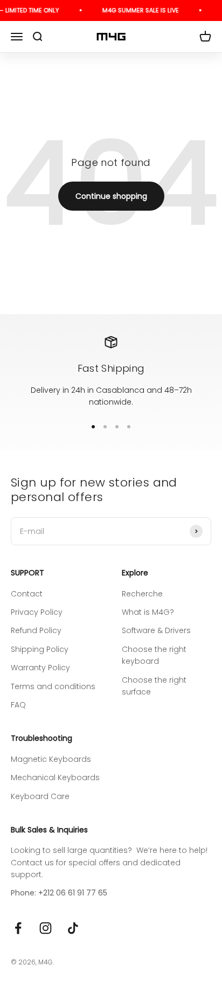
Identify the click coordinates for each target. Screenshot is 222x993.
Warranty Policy (40, 667)
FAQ (18, 704)
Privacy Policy (37, 612)
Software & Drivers (156, 630)
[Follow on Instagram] (45, 928)
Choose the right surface (154, 686)
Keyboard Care (40, 796)
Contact (27, 593)
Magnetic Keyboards (51, 759)
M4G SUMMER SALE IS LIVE (138, 10)
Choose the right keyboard (154, 655)
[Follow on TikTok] (73, 928)
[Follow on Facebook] (18, 928)
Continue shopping (111, 196)
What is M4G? (148, 612)
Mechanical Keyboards (55, 777)
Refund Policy (36, 630)
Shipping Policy (39, 649)
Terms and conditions (53, 686)
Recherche (142, 593)
